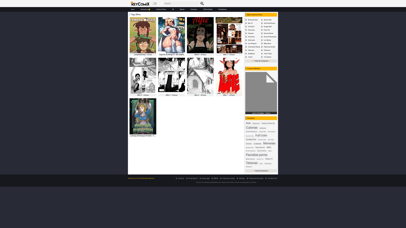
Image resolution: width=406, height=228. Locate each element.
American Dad (253, 20)
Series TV (269, 159)
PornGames (222, 9)
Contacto (181, 178)
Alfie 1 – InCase (229, 95)
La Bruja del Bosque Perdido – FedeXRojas (146, 136)
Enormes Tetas (249, 136)
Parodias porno (256, 155)
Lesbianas (257, 144)
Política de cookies (228, 178)
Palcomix (251, 50)
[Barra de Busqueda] (202, 3)
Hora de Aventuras (270, 37)
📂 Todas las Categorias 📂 (261, 61)
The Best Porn (272, 178)
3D (173, 9)
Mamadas (269, 143)
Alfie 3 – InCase (171, 95)
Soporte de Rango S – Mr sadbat (171, 55)
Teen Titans (268, 53)
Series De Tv (260, 159)
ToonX (250, 57)
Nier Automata (271, 131)
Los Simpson (252, 43)
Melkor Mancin (250, 159)
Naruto (182, 9)
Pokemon (267, 50)
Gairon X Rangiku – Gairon (261, 113)
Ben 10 (250, 23)
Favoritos (194, 9)
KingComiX (256, 123)
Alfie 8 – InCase (200, 55)
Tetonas (252, 163)
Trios (261, 163)
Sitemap (242, 178)
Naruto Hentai (261, 151)
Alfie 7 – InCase (229, 55)
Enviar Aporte (193, 178)
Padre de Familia (269, 47)
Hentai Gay (268, 163)
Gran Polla (271, 139)
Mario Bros (267, 43)
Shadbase (251, 53)
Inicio (133, 9)
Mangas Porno (250, 147)
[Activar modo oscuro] (154, 3)
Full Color (261, 135)
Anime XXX (268, 20)
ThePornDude (207, 9)
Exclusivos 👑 (145, 9)
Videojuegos (249, 166)
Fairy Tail (267, 30)
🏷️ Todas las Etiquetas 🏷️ (261, 171)
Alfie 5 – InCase (143, 95)
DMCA (216, 178)
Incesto (249, 144)
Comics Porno (161, 9)
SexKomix (263, 128)
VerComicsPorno (269, 23)
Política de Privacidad (256, 178)
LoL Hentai (267, 40)
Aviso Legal (205, 178)
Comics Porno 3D (268, 123)
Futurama (251, 37)
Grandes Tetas (262, 139)
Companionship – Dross (143, 55)
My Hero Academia (250, 151)
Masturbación (260, 147)
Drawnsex (251, 30)
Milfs (269, 147)
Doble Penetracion (251, 131)
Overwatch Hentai (254, 47)
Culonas (252, 127)
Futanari (251, 33)
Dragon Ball (268, 26)
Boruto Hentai (268, 33)
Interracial (251, 40)
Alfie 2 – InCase (200, 95)
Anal (248, 123)
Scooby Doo (251, 139)
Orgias (270, 150)
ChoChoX (251, 26)
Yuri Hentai (267, 57)
